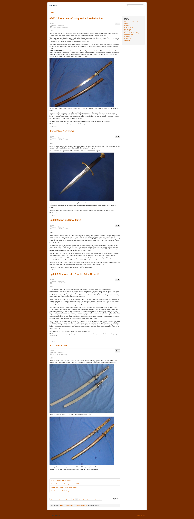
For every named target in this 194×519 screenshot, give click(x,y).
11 (83, 499)
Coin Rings (127, 29)
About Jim (127, 25)
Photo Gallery (128, 38)
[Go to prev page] (56, 499)
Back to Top (140, 515)
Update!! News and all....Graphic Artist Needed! (74, 274)
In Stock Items (128, 27)
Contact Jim (127, 40)
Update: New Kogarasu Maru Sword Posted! (64, 487)
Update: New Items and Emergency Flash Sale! (65, 484)
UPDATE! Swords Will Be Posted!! (61, 480)
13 (91, 499)
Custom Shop (128, 31)
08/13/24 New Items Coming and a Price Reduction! (76, 18)
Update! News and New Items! (65, 219)
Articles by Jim (128, 35)
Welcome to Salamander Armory (131, 23)
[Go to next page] (96, 499)
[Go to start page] (52, 499)
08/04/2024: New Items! (62, 130)
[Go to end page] (100, 499)
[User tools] (117, 23)
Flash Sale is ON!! (58, 345)
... (63, 499)
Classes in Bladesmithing (131, 33)
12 (87, 499)
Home (52, 12)
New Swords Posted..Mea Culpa (60, 491)
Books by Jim (128, 36)
